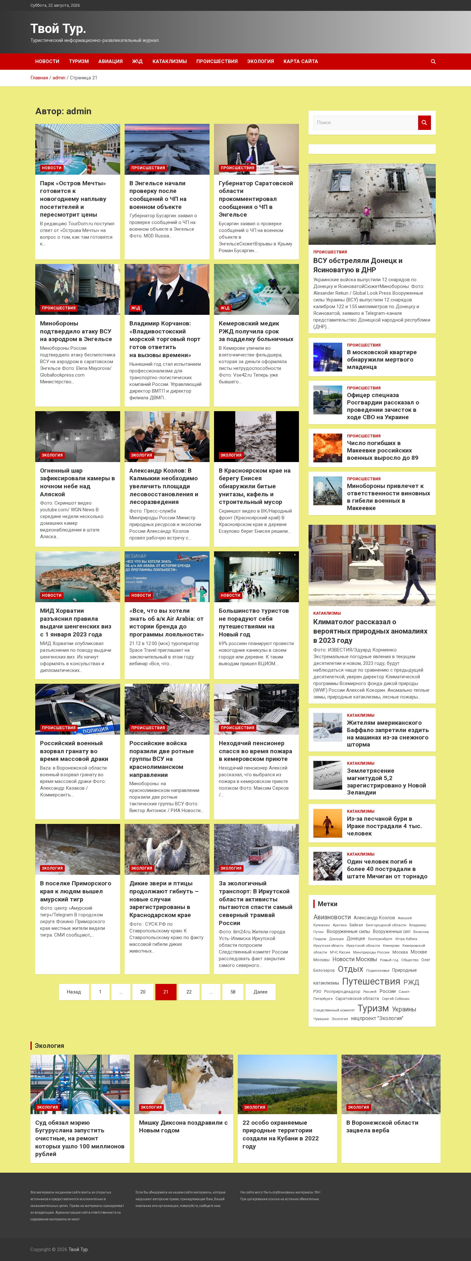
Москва (400, 952)
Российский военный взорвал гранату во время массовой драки (74, 750)
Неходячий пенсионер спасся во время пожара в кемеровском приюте (255, 750)
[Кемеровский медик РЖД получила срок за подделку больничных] (256, 289)
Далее (260, 992)
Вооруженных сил (391, 931)
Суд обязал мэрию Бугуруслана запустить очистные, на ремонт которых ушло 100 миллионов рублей (80, 1138)
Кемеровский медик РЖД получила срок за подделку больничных (256, 331)
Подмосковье (377, 971)
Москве (419, 951)
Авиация (110, 61)
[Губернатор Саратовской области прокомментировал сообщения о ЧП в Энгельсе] (256, 149)
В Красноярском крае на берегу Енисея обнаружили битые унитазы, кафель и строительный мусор (255, 486)
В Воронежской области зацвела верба (382, 1126)
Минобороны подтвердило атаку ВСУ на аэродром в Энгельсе (76, 331)
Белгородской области (386, 925)
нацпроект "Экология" (377, 1018)
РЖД (411, 982)
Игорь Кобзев (406, 939)
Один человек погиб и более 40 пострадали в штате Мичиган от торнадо (387, 869)
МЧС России (340, 952)
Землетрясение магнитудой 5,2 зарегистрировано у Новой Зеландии (386, 781)
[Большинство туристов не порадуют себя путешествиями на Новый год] (256, 577)
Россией (369, 992)
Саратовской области (357, 998)
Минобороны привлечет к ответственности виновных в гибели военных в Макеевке (388, 496)
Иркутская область (328, 946)
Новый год (389, 960)
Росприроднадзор (342, 991)
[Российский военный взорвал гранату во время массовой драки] (77, 709)
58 (233, 992)
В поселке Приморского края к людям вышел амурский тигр (75, 891)
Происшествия (217, 61)
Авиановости (332, 917)
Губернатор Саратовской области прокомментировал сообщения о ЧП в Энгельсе (256, 199)
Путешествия (371, 981)
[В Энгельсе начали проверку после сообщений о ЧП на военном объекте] (167, 149)
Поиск (424, 123)
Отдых (350, 969)
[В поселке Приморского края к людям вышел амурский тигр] (77, 849)
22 (189, 992)
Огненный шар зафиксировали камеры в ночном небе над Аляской (77, 482)
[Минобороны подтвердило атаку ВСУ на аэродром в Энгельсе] (77, 289)
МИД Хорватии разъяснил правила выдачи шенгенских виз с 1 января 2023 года (75, 622)
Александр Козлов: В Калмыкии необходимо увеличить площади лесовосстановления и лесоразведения (163, 486)
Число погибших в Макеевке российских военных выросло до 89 (382, 450)
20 (142, 992)
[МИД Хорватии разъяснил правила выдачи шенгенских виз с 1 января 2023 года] (77, 577)
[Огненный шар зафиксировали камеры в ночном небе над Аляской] (77, 436)
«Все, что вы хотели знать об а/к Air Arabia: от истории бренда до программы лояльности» (166, 622)
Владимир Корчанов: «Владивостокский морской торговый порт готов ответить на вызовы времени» (165, 339)
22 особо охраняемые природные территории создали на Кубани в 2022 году (281, 1134)
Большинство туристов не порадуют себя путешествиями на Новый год (254, 622)
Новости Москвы (355, 959)
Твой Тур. (58, 28)
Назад (74, 992)
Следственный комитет (334, 1010)
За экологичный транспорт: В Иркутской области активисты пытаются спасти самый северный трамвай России (256, 903)
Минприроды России (371, 952)
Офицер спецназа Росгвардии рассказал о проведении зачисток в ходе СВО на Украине (383, 405)
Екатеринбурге (380, 939)
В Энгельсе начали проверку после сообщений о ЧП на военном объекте (157, 195)
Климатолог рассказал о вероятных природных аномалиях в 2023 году (370, 631)
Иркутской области (363, 945)
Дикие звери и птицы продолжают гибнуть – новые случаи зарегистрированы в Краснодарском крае (164, 899)
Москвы (321, 959)
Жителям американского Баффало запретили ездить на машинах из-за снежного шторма (388, 733)
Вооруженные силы (348, 931)
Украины (404, 1009)
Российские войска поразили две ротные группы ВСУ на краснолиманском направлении (161, 758)
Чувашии (321, 1019)
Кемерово (391, 946)
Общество (409, 960)
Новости (47, 61)
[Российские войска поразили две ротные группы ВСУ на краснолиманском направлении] (167, 709)
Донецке (356, 938)
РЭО (317, 991)
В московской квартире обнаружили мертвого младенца (382, 359)
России (387, 991)
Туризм (79, 61)
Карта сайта (301, 61)
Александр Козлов (374, 917)
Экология (260, 61)
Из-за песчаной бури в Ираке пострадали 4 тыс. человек (384, 826)
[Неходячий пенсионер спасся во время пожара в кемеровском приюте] (256, 709)
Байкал (356, 925)
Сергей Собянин (395, 999)
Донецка (336, 939)
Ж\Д (137, 61)
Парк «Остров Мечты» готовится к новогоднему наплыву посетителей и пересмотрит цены (73, 199)
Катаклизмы (170, 61)
